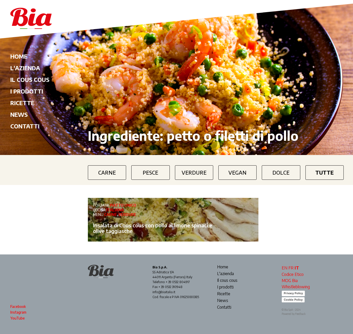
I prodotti (26, 91)
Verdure (194, 172)
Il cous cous (29, 79)
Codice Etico (293, 274)
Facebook (18, 306)
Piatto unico (123, 205)
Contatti (25, 126)
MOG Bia (290, 280)
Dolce (280, 172)
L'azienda (25, 68)
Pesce (150, 172)
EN (284, 267)
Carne (107, 172)
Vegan (237, 172)
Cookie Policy (293, 299)
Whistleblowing (296, 286)
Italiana (115, 210)
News (19, 114)
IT (297, 267)
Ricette (22, 102)
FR (291, 267)
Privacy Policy (293, 293)
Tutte (324, 172)
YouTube (17, 318)
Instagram (18, 312)
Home (18, 56)
